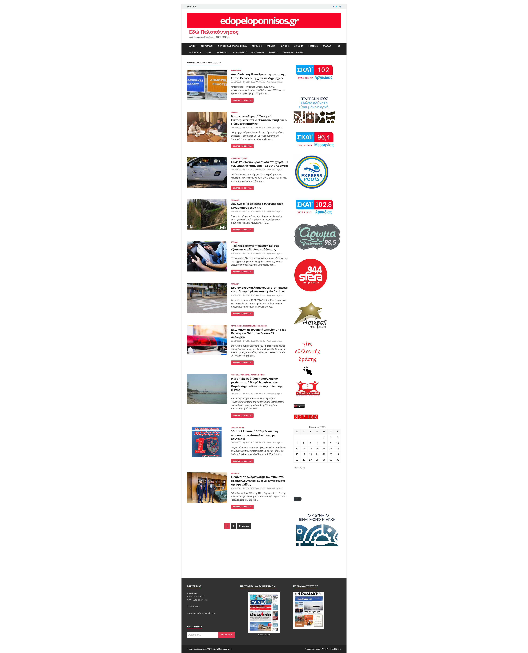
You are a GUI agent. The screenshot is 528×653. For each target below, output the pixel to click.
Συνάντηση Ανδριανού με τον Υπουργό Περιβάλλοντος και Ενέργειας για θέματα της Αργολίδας (258, 480)
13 (310, 448)
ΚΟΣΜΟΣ (273, 52)
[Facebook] (333, 6)
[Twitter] (336, 6)
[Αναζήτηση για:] (211, 635)
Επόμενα (244, 526)
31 (337, 459)
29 (324, 459)
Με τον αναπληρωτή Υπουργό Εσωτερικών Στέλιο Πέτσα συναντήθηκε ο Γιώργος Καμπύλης (259, 119)
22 (324, 454)
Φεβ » (302, 467)
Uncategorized (237, 427)
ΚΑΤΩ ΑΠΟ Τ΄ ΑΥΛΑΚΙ (292, 52)
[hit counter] (306, 418)
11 (297, 448)
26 (303, 459)
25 (297, 459)
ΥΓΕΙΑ (208, 52)
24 (337, 454)
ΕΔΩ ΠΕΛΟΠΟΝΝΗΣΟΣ (255, 82)
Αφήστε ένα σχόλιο (274, 82)
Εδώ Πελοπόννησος (213, 31)
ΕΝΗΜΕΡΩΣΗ (207, 46)
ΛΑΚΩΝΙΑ (298, 46)
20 (310, 454)
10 (337, 442)
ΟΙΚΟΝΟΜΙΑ (195, 52)
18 (297, 454)
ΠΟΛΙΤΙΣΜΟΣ (222, 52)
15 (324, 448)
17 (337, 448)
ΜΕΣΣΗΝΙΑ (313, 46)
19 (303, 454)
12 (303, 448)
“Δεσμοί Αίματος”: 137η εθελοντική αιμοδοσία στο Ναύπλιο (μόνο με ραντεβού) (254, 434)
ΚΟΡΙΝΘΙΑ (284, 46)
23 (331, 454)
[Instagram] (340, 6)
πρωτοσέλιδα (263, 634)
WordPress (326, 649)
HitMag (337, 649)
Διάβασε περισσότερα (242, 100)
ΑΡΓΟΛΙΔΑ (257, 46)
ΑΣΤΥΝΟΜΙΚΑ (258, 52)
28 (317, 459)
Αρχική (192, 46)
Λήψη (297, 499)
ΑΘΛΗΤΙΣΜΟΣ (240, 52)
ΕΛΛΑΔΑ (327, 46)
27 (310, 459)
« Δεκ (296, 467)
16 (331, 448)
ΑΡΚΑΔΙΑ (271, 46)
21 (317, 454)
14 (317, 448)
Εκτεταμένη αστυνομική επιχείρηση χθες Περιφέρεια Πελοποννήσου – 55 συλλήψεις (258, 333)
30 (331, 459)
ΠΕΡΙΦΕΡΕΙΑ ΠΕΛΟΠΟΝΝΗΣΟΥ (232, 46)
